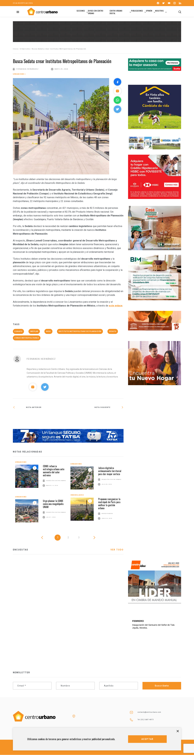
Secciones (81, 10)
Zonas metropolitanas (26, 338)
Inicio (15, 49)
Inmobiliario (77, 495)
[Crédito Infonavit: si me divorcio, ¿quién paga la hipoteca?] (40, 417)
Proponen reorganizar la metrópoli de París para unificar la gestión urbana (109, 503)
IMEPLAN (34, 331)
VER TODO (117, 549)
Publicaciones (137, 10)
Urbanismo (25, 49)
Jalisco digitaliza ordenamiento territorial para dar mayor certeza (109, 471)
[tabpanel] (68, 494)
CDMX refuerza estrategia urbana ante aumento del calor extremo (53, 470)
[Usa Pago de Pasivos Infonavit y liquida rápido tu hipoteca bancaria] (96, 417)
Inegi (48, 331)
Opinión (149, 10)
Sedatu (112, 331)
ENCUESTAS (20, 549)
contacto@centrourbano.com (149, 712)
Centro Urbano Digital (116, 12)
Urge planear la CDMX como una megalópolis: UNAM (53, 504)
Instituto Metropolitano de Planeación (80, 331)
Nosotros (159, 10)
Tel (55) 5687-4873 (146, 719)
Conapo (18, 331)
